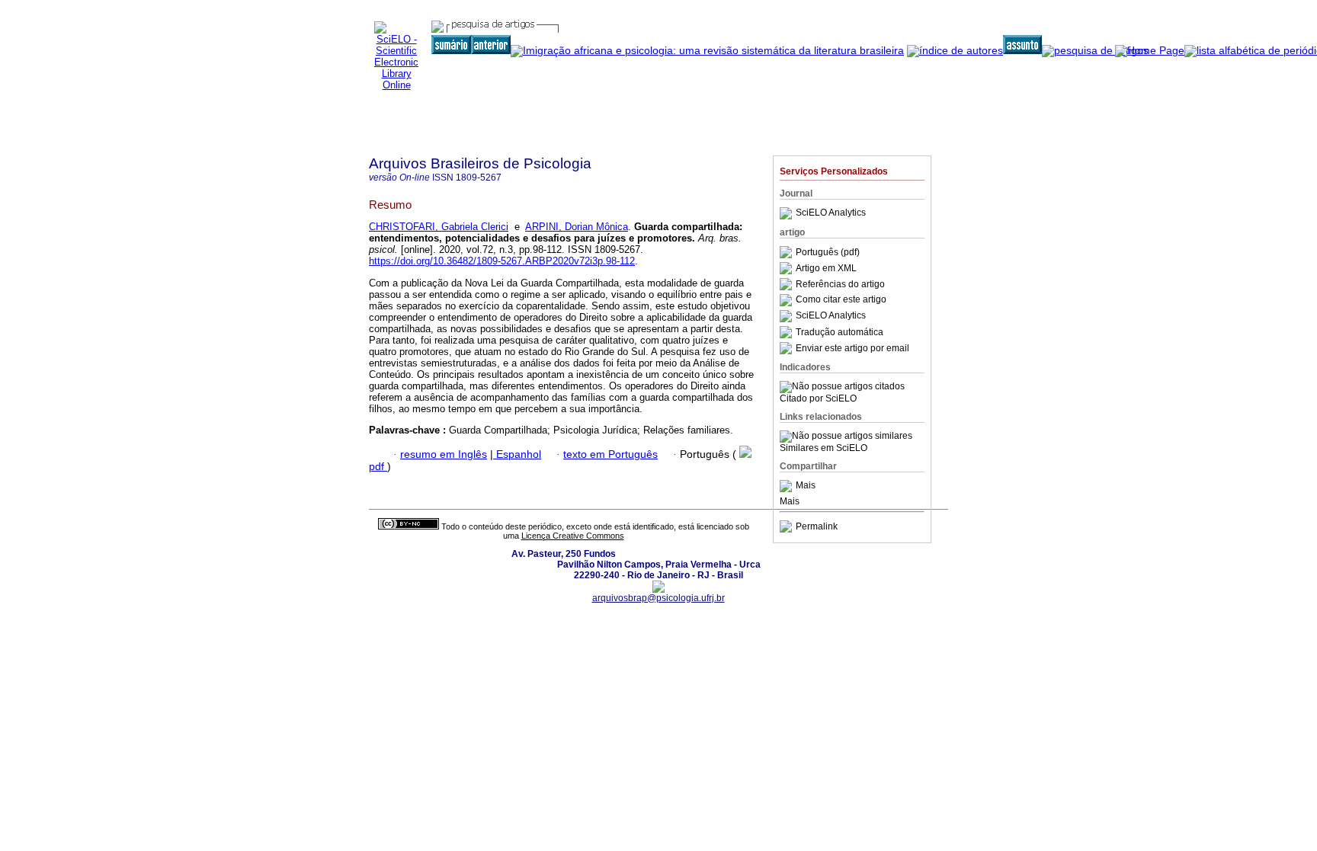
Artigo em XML (826, 268)
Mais (806, 486)
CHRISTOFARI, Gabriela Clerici (438, 226)
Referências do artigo (840, 284)
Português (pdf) (828, 252)
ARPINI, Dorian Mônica (576, 226)
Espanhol (517, 454)
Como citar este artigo (841, 300)
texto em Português (610, 454)
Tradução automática (839, 332)
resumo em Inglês (443, 454)
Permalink (817, 526)
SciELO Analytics (831, 213)
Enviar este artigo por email (852, 348)
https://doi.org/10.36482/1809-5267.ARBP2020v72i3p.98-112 (502, 261)
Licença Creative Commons (572, 535)
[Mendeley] (788, 486)
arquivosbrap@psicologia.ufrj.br (658, 598)
